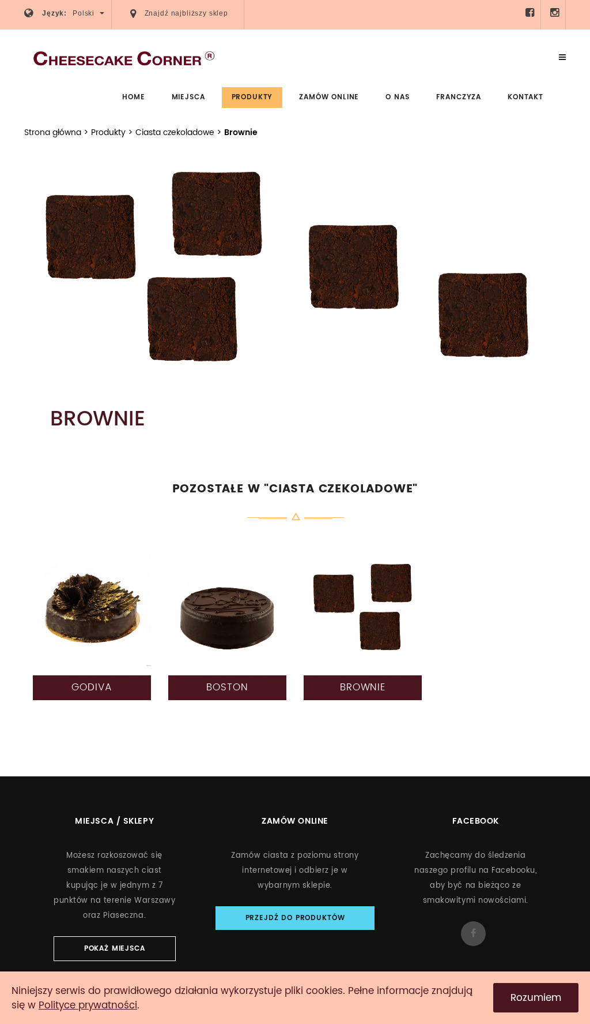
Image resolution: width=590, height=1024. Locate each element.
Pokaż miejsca (114, 948)
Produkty (252, 97)
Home (133, 97)
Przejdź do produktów (295, 918)
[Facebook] (529, 13)
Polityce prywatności (88, 1005)
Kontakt (525, 97)
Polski (85, 13)
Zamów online (329, 97)
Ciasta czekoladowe (174, 132)
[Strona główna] (123, 58)
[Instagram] (554, 13)
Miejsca (188, 97)
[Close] (562, 57)
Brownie (241, 132)
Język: (54, 13)
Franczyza (459, 97)
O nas (397, 97)
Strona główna (52, 132)
